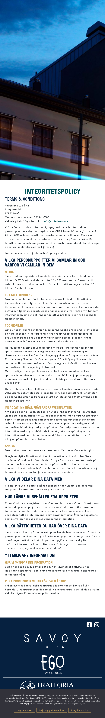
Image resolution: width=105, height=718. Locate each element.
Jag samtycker (24, 710)
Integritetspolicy (79, 710)
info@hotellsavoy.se (55, 221)
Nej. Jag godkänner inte (51, 710)
